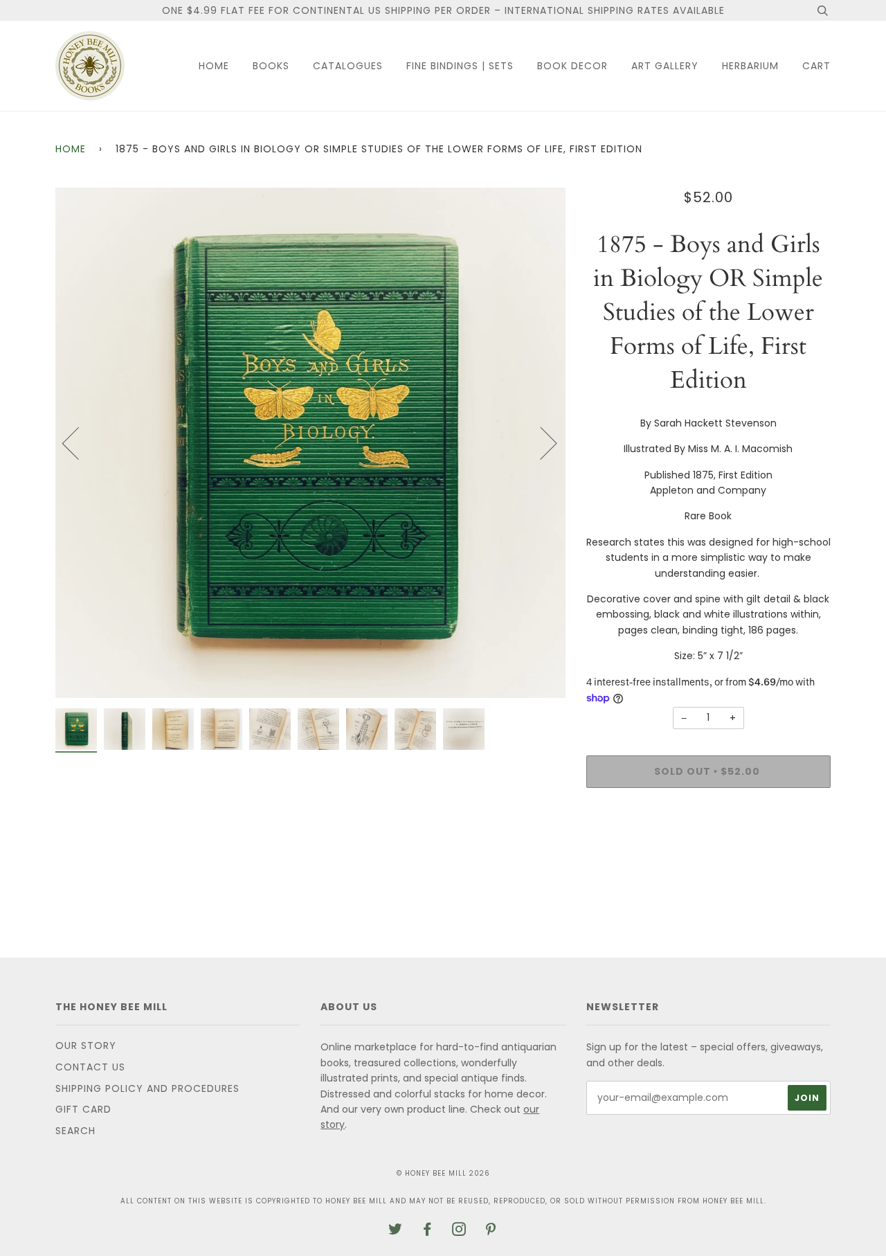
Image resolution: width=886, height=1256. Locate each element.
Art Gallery (664, 66)
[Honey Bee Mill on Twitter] (395, 1231)
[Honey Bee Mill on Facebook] (427, 1231)
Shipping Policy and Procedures (147, 1088)
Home (214, 66)
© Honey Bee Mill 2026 (443, 1173)
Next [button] (540, 442)
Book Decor (572, 66)
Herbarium (750, 66)
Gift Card (83, 1109)
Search (75, 1131)
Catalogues (348, 66)
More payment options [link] (708, 846)
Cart (816, 66)
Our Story (85, 1045)
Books (271, 66)
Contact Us (90, 1067)
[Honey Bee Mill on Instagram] (459, 1231)
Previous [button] (78, 442)
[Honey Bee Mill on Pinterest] (491, 1231)
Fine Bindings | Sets (460, 66)
